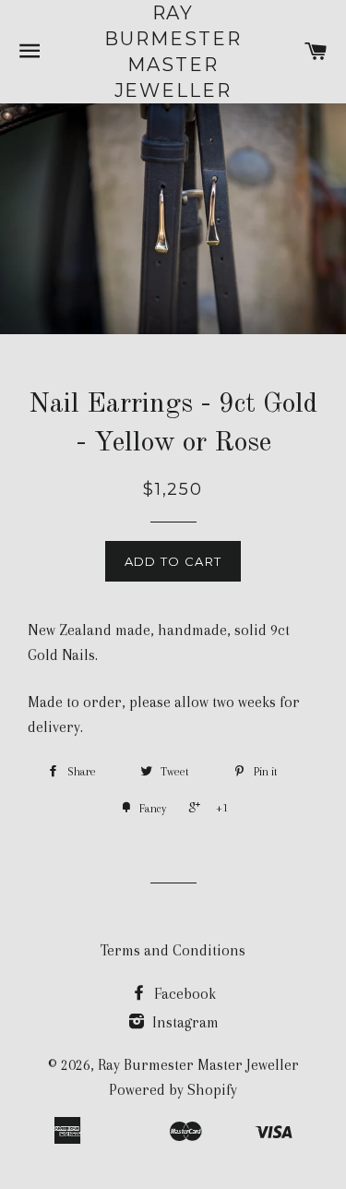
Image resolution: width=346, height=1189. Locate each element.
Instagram (184, 1022)
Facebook (183, 994)
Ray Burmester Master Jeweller (173, 52)
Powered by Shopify (173, 1090)
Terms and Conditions (173, 950)
